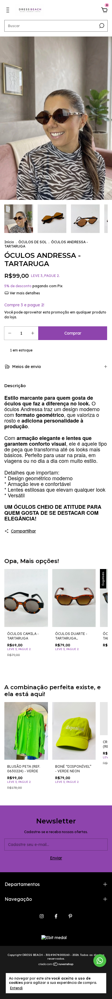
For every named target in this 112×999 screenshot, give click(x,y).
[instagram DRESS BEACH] (41, 916)
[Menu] (8, 10)
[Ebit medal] (54, 937)
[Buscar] (101, 25)
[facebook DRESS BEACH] (56, 916)
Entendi (16, 988)
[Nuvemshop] (56, 964)
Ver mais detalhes (24, 293)
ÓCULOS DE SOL (32, 242)
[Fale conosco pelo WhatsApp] (99, 960)
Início (9, 242)
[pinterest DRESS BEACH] (70, 916)
